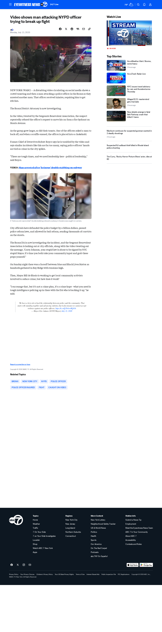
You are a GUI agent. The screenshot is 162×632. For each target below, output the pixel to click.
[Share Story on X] (66, 29)
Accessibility (130, 540)
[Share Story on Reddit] (72, 29)
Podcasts (94, 552)
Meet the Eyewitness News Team (139, 528)
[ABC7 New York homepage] (30, 4)
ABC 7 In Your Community (136, 532)
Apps (35, 552)
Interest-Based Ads (93, 574)
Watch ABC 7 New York (43, 548)
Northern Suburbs (73, 532)
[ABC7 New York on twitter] (17, 564)
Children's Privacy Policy (44, 574)
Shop (35, 544)
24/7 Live (54, 4)
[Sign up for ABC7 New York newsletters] (29, 564)
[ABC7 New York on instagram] (23, 564)
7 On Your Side (39, 532)
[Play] (129, 33)
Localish (36, 540)
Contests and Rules (133, 544)
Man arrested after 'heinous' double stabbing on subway (50, 167)
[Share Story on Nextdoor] (78, 29)
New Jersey (70, 524)
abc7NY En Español (99, 556)
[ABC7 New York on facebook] (11, 564)
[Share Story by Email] (83, 29)
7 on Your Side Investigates (44, 536)
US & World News (98, 528)
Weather (36, 524)
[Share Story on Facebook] (60, 29)
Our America (96, 544)
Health (93, 536)
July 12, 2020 (67, 311)
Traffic (35, 528)
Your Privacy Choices (27, 574)
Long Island (70, 528)
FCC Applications (123, 574)
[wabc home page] (16, 520)
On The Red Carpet (99, 548)
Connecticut (70, 536)
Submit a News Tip (133, 520)
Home (35, 520)
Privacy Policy (13, 574)
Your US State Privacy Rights (64, 574)
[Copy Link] (89, 29)
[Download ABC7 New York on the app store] (133, 565)
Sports (93, 540)
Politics (94, 532)
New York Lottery (98, 520)
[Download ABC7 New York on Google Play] (146, 565)
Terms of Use (80, 574)
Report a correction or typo (20, 364)
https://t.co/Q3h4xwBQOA (65, 308)
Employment (130, 524)
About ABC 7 (130, 536)
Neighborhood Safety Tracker (103, 524)
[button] (10, 4)
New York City (71, 520)
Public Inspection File (109, 574)
